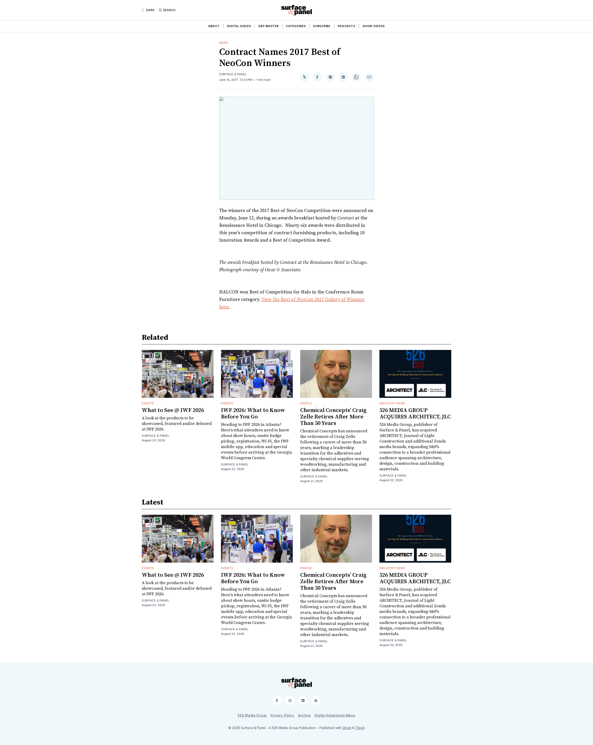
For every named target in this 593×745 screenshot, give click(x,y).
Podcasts (346, 26)
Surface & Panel (233, 74)
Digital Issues (239, 26)
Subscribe (321, 26)
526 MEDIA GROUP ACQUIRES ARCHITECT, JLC (415, 413)
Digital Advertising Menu (335, 715)
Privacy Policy (282, 715)
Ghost (346, 728)
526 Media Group (252, 715)
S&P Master (268, 26)
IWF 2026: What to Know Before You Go (253, 413)
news (223, 42)
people (306, 403)
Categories (296, 26)
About (214, 26)
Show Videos (374, 26)
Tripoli (360, 728)
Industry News (392, 403)
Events (148, 403)
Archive (304, 715)
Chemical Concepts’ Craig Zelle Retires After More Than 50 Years (333, 417)
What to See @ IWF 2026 (173, 410)
